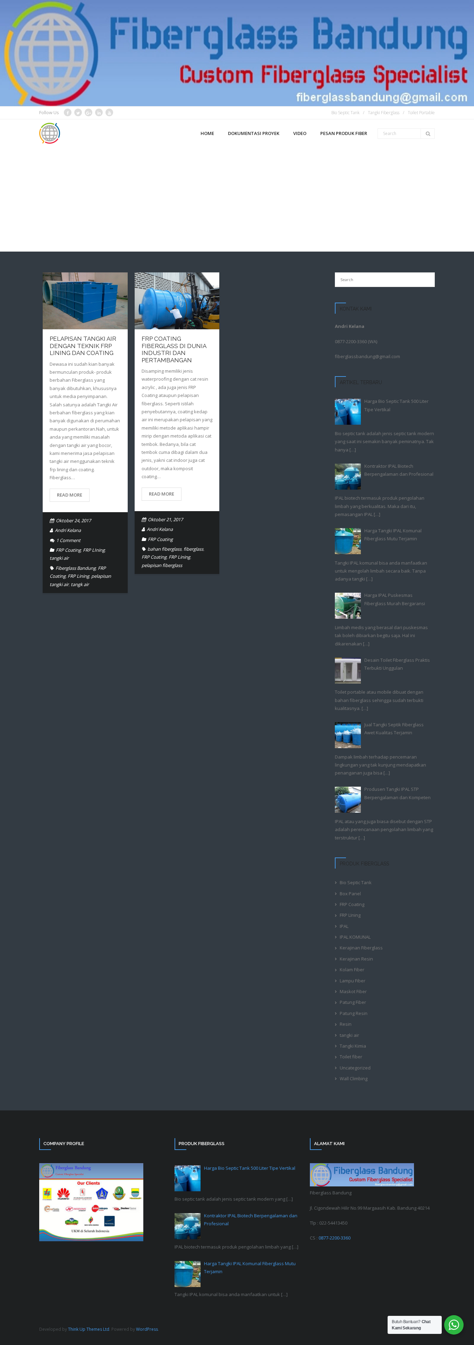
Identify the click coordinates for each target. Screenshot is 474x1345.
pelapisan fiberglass (162, 565)
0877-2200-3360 (351, 341)
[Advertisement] (237, 199)
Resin (346, 1024)
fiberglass (193, 549)
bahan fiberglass (164, 549)
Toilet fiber (351, 1057)
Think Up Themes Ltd (88, 1329)
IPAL (344, 926)
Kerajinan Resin (356, 959)
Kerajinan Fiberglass (361, 948)
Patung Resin (353, 1013)
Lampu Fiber (352, 981)
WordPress (147, 1329)
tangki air (59, 558)
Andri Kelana (68, 530)
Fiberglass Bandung (76, 568)
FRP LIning (94, 550)
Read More (69, 495)
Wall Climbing (353, 1078)
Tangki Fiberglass (383, 113)
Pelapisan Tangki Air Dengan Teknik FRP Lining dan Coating (83, 345)
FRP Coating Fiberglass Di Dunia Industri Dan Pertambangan (174, 349)
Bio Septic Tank (345, 113)
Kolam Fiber (352, 969)
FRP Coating (68, 550)
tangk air (80, 584)
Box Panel (350, 893)
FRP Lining (78, 576)
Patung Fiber (353, 1002)
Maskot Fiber (353, 991)
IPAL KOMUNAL (355, 937)
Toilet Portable (421, 113)
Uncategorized (355, 1068)
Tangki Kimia (353, 1046)
